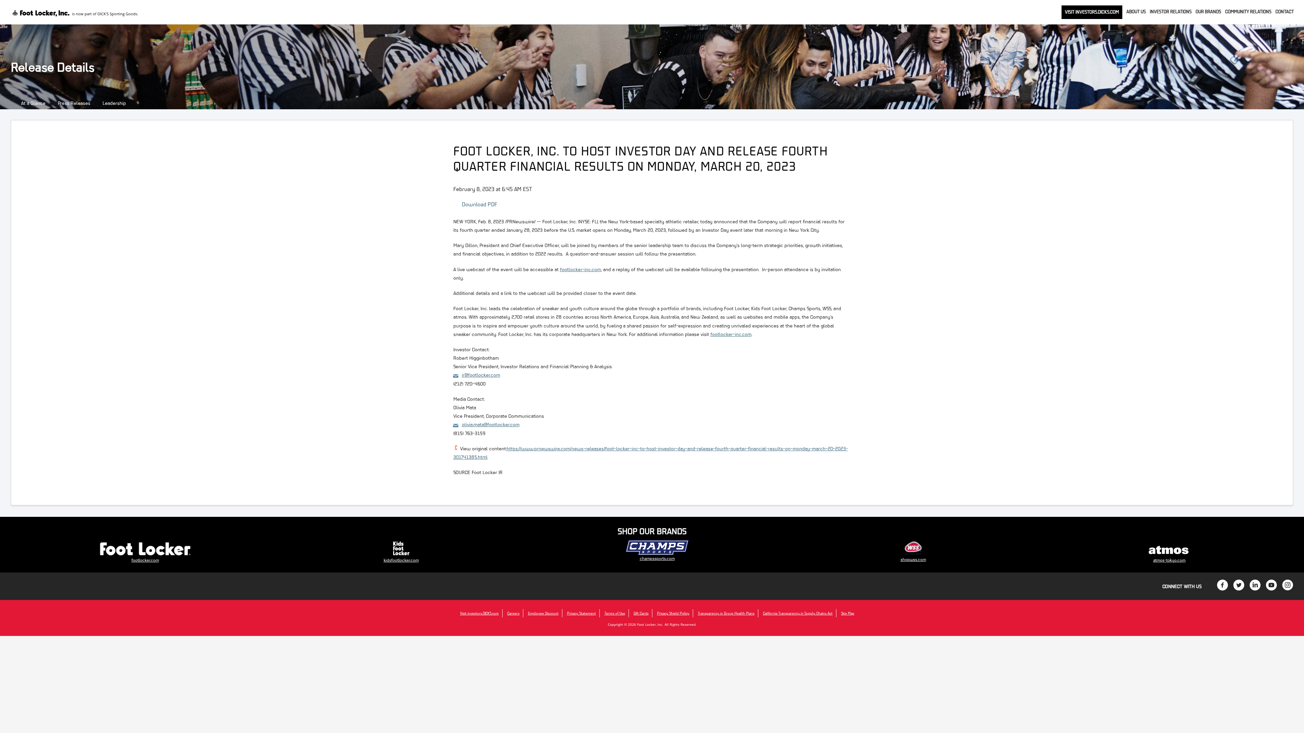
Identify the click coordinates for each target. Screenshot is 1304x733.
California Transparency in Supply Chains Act (798, 613)
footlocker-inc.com (580, 269)
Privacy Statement (581, 613)
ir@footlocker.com (481, 375)
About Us (1136, 11)
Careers (513, 613)
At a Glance (33, 103)
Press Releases (74, 103)
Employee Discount (543, 613)
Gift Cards (641, 613)
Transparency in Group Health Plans (726, 613)
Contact (1284, 11)
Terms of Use (614, 613)
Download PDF (479, 204)
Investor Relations (1171, 11)
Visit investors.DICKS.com (1092, 12)
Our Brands (1208, 11)
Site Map (847, 613)
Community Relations (1248, 11)
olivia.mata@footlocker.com (491, 424)
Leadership (114, 103)
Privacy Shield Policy (673, 613)
